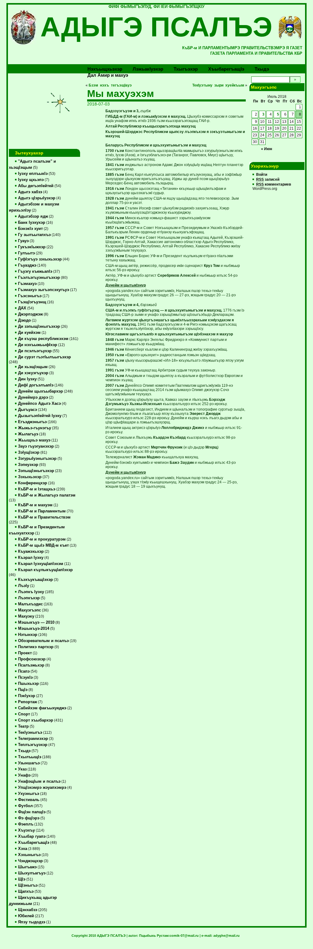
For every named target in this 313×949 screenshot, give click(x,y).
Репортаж (27, 702)
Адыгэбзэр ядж (33, 216)
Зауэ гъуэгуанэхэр (36, 446)
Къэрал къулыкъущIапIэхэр (45, 570)
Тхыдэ (262, 69)
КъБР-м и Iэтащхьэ (36, 489)
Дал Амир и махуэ (107, 75)
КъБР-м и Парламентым (42, 511)
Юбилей (26, 916)
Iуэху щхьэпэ (31, 180)
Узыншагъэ (29, 763)
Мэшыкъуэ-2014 (33, 628)
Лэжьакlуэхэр (148, 69)
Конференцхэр (32, 483)
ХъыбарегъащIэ (33, 842)
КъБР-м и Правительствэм (44, 517)
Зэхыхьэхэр (30, 477)
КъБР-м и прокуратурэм (42, 539)
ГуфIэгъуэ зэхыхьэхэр (40, 259)
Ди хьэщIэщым (33, 367)
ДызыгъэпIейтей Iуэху (39, 416)
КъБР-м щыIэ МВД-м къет (43, 545)
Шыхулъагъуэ (32, 873)
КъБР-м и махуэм (35, 505)
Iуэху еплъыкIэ (33, 174)
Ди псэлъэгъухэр (35, 351)
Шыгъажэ (27, 867)
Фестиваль (28, 800)
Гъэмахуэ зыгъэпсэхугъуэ (43, 290)
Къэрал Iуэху (30, 558)
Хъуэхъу (26, 830)
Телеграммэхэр (33, 739)
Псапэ (24, 671)
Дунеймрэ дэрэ (33, 397)
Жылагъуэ (28, 434)
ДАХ (22, 308)
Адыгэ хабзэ (30, 192)
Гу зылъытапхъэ (34, 235)
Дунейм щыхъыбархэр (40, 391)
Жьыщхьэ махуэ (34, 440)
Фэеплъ (25, 824)
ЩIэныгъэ (28, 885)
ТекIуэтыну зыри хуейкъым (218, 85)
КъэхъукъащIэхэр (35, 580)
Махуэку (26, 616)
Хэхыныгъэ (29, 855)
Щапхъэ (26, 891)
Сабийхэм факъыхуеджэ (42, 708)
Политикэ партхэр (35, 647)
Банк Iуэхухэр (31, 222)
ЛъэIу (23, 586)
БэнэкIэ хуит (30, 229)
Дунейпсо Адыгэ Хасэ (39, 403)
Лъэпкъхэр (29, 598)
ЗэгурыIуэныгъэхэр (37, 458)
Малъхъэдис (30, 604)
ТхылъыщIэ (29, 757)
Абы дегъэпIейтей (35, 186)
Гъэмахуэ (27, 284)
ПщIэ (23, 690)
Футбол (25, 806)
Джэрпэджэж (30, 314)
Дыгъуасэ (27, 410)
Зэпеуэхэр (28, 465)
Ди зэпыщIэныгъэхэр (39, 326)
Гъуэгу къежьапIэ (35, 271)
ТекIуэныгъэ (30, 732)
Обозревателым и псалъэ (43, 641)
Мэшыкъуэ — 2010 (36, 622)
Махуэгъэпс (29, 610)
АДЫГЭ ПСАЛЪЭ (156, 27)
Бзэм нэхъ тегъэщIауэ (110, 85)
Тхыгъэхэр (186, 69)
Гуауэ (23, 241)
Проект (25, 653)
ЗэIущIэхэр (28, 452)
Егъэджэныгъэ (32, 422)
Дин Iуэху (27, 379)
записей (267, 179)
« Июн (266, 149)
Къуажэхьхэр (31, 551)
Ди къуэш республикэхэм (43, 339)
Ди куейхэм (29, 332)
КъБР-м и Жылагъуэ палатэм (46, 495)
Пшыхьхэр (28, 683)
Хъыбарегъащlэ (226, 69)
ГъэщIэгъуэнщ (32, 302)
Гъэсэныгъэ (30, 296)
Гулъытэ (26, 253)
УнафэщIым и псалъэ (39, 781)
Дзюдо (24, 320)
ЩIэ (21, 879)
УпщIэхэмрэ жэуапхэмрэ (42, 787)
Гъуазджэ (27, 265)
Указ (22, 769)
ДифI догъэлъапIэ (35, 385)
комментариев (273, 184)
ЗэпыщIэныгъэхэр (36, 471)
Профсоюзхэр (32, 659)
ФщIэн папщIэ (32, 812)
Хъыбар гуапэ (32, 836)
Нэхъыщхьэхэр (104, 69)
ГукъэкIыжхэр (32, 247)
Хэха (22, 849)
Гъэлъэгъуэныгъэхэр (39, 277)
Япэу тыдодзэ (31, 922)
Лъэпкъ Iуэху (31, 592)
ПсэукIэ (25, 677)
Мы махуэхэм (120, 93)
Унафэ (24, 775)
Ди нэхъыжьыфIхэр (37, 345)
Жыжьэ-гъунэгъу (34, 428)
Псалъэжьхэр (31, 665)
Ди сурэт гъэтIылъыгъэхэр (44, 357)
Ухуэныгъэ (28, 794)
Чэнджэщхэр (30, 861)
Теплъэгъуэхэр (32, 745)
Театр (23, 726)
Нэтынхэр (27, 635)
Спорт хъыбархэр (35, 720)
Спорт (24, 714)
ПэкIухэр (26, 696)
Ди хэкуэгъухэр (33, 373)
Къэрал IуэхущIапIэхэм (40, 564)
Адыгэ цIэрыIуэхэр (36, 198)
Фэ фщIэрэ (28, 818)
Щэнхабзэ (27, 910)
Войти (261, 174)
